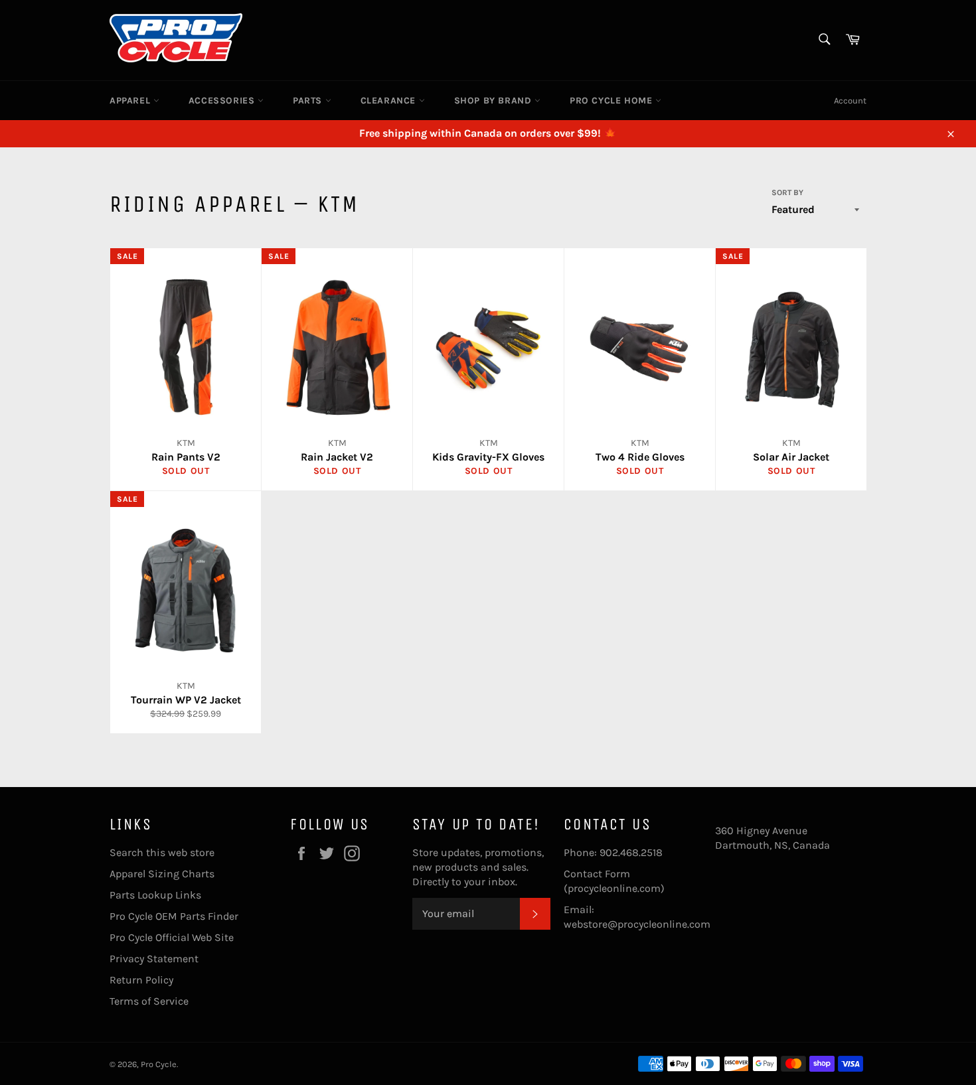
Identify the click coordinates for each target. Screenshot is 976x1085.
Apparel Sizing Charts (162, 873)
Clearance (390, 100)
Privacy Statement (154, 958)
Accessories (223, 100)
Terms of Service (149, 1001)
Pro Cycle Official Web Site (172, 937)
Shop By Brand (494, 100)
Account (850, 101)
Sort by (787, 192)
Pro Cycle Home (612, 100)
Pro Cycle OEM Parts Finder (174, 916)
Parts (309, 100)
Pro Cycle (159, 1064)
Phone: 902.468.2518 (613, 852)
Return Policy (141, 980)
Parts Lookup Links (155, 895)
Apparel (131, 100)
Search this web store (162, 852)
